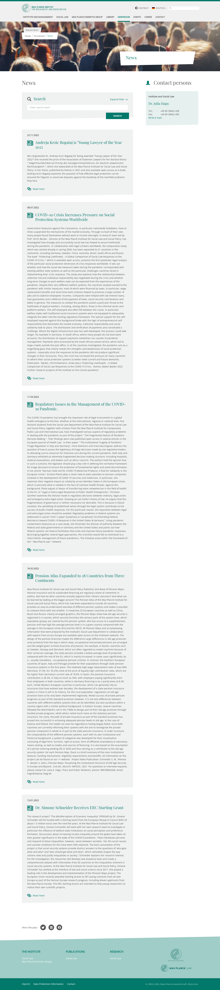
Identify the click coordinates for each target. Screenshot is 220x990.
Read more (39, 188)
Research (117, 951)
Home (28, 35)
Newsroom (39, 35)
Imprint (26, 983)
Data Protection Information (48, 983)
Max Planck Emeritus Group (37, 961)
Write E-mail (155, 117)
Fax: (150, 114)
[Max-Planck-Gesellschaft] (176, 955)
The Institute (31, 951)
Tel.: (150, 110)
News (50, 35)
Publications (75, 951)
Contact (71, 983)
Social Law (27, 958)
